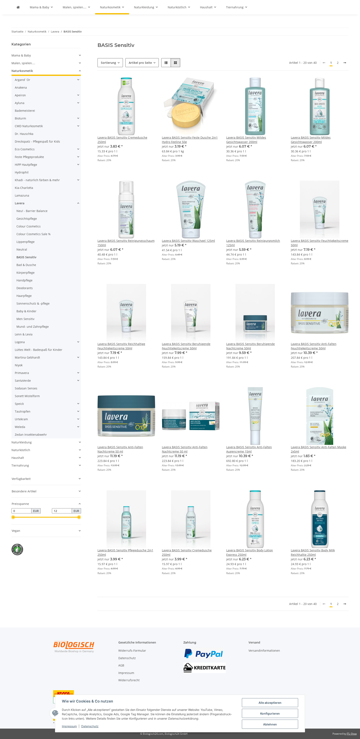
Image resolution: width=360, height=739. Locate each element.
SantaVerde (23, 381)
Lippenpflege (25, 242)
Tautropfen (22, 411)
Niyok (18, 365)
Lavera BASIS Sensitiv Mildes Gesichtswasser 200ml (246, 140)
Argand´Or (22, 80)
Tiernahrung (20, 465)
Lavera (19, 203)
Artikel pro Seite (140, 63)
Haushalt (17, 458)
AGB (121, 665)
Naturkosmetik (22, 71)
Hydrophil (22, 172)
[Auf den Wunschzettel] (148, 84)
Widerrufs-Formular (132, 650)
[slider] (13, 517)
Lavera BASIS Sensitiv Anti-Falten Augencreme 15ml (249, 449)
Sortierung (108, 63)
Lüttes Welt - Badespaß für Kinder (38, 350)
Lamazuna (22, 195)
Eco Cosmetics (25, 149)
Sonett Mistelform (27, 396)
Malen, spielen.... (23, 63)
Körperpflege (25, 273)
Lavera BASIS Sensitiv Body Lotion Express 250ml (249, 552)
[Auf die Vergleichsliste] (137, 84)
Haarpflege (24, 296)
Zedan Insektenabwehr (31, 435)
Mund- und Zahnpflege (32, 327)
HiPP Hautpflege (26, 165)
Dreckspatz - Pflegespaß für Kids (37, 141)
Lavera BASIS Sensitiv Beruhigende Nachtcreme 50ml (250, 346)
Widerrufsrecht (129, 680)
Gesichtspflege (26, 219)
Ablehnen (270, 724)
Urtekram (21, 419)
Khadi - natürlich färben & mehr (37, 180)
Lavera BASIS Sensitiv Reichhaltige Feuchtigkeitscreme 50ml (121, 346)
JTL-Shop (352, 733)
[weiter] (345, 62)
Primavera (22, 373)
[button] (166, 62)
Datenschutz (90, 726)
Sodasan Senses (26, 388)
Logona (20, 342)
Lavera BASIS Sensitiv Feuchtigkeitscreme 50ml (319, 243)
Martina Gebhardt (27, 357)
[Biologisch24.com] (18, 7)
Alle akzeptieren (270, 702)
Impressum (69, 726)
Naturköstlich (20, 450)
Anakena (21, 87)
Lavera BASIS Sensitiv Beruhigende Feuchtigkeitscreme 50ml (186, 346)
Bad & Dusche (26, 265)
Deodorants (24, 288)
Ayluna (19, 103)
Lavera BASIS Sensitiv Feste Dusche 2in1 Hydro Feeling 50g (190, 140)
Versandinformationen (264, 650)
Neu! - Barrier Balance (32, 211)
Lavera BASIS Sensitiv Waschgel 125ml (188, 241)
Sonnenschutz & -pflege (33, 303)
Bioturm (20, 118)
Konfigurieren (270, 713)
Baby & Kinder (26, 311)
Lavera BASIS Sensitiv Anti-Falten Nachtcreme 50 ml (120, 449)
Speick (19, 404)
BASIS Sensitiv (26, 257)
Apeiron (20, 95)
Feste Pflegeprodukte (29, 157)
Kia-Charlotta (24, 188)
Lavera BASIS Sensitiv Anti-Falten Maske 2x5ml (318, 449)
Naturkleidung (21, 442)
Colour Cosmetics (28, 226)
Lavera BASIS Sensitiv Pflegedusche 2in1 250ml (125, 552)
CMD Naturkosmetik (29, 126)
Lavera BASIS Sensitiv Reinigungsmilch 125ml (253, 243)
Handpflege (24, 280)
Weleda (20, 427)
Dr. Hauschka (24, 134)
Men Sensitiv (25, 319)
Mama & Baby (21, 55)
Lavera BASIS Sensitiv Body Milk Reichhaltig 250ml (313, 552)
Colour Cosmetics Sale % (33, 234)
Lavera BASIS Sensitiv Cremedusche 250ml (122, 140)
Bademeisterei (25, 111)
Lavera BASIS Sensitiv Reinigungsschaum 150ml (126, 243)
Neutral (21, 249)
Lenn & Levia (23, 334)
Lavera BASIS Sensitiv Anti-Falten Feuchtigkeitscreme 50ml (313, 346)
